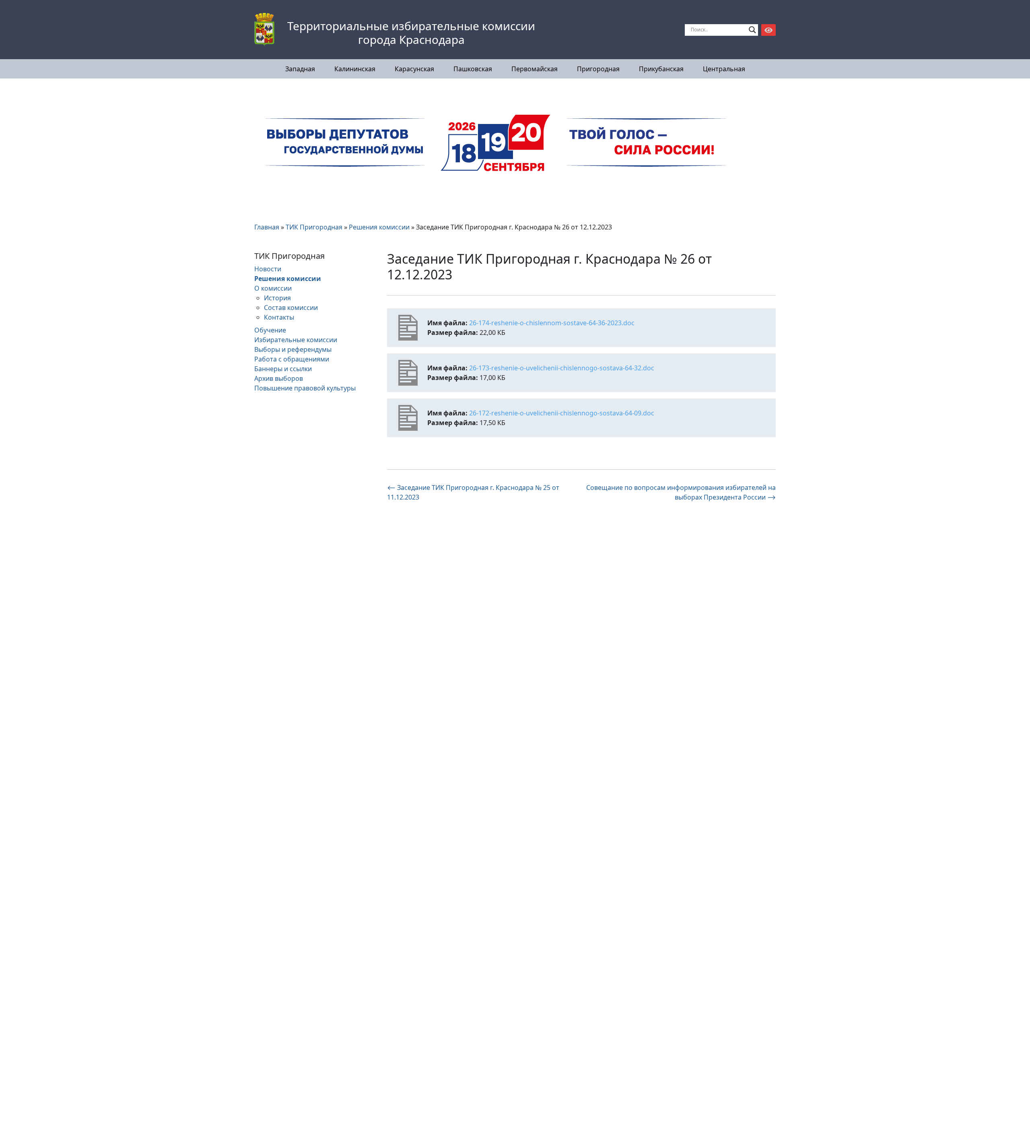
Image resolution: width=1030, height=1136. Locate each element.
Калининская (354, 68)
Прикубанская (661, 68)
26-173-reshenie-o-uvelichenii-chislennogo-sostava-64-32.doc (561, 368)
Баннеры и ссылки (283, 368)
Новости (267, 268)
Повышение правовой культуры (305, 388)
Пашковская (472, 68)
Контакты (279, 317)
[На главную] (264, 30)
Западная (300, 68)
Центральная (724, 68)
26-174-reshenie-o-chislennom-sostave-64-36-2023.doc (551, 322)
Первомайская (534, 68)
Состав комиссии (291, 307)
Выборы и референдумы (293, 349)
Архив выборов (278, 378)
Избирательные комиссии (295, 339)
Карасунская (414, 68)
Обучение (270, 330)
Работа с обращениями (291, 359)
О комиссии (273, 288)
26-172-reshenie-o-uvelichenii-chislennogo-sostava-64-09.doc (561, 413)
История (277, 297)
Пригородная (598, 68)
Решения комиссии (287, 278)
